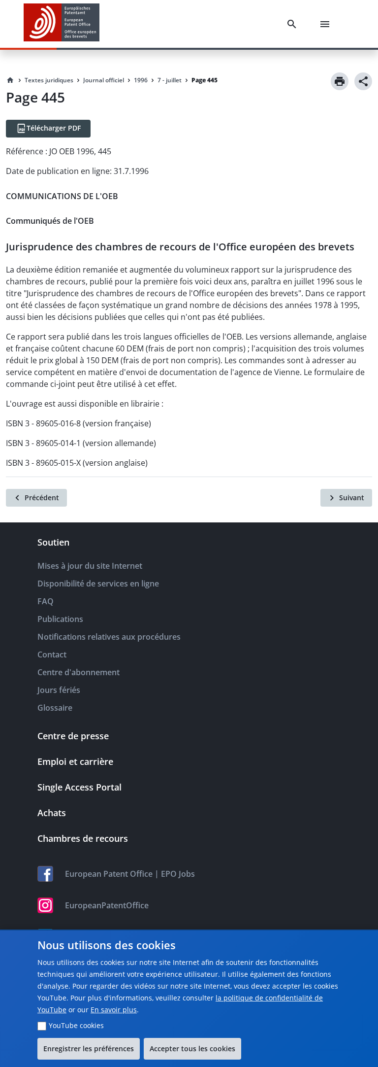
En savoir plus (114, 1009)
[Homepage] (10, 80)
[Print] (339, 81)
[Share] (363, 81)
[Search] (294, 24)
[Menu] (327, 24)
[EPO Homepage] (61, 23)
